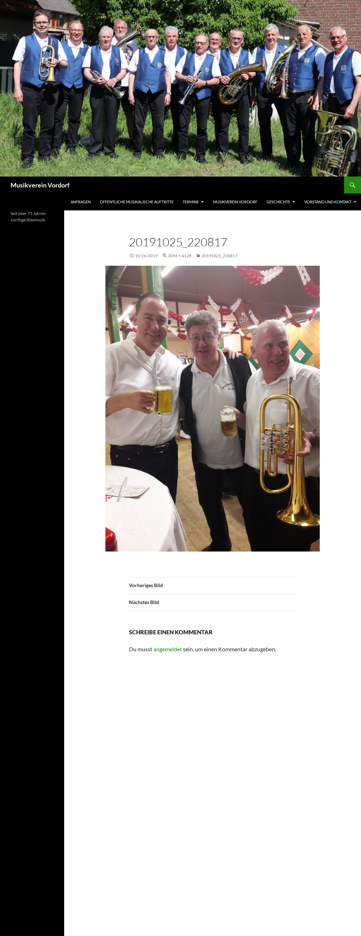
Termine (191, 201)
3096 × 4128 (179, 255)
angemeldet (167, 649)
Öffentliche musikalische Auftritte (136, 201)
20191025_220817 (219, 255)
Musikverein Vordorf (40, 185)
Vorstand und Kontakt (327, 201)
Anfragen (81, 201)
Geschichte (278, 201)
